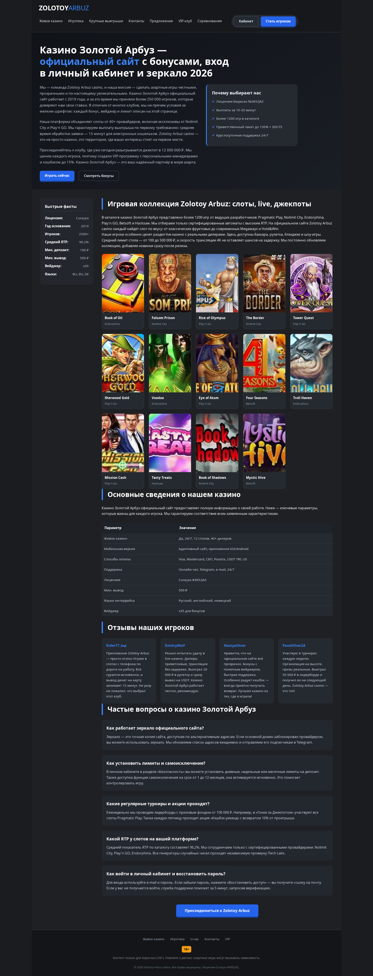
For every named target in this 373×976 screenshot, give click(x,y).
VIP (227, 939)
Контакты (136, 21)
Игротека (76, 21)
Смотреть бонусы (99, 176)
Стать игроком (278, 21)
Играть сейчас (57, 175)
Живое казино (51, 21)
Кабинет (246, 21)
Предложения (161, 21)
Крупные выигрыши (106, 21)
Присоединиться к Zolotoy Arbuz (217, 910)
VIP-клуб (185, 21)
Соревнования (210, 21)
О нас (194, 939)
